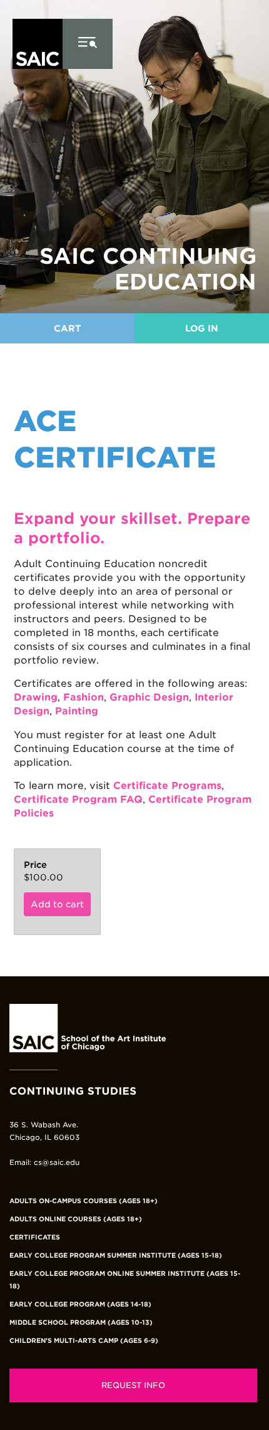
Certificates (34, 1237)
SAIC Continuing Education (147, 269)
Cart (67, 328)
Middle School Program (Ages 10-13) (81, 1322)
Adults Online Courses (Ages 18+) (75, 1219)
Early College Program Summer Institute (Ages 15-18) (115, 1255)
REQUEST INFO (133, 1385)
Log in (201, 328)
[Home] (38, 88)
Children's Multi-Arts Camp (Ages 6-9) (83, 1340)
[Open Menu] (88, 44)
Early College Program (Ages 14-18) (80, 1304)
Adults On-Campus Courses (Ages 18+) (83, 1200)
